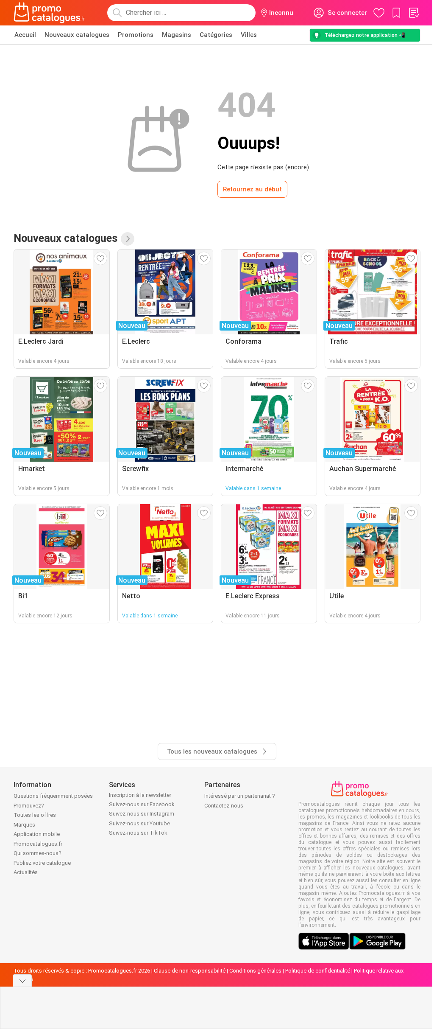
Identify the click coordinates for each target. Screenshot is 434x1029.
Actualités (26, 872)
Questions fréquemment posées (53, 796)
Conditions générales (255, 970)
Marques (24, 825)
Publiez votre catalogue (42, 863)
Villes (249, 35)
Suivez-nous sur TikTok (138, 833)
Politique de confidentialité (317, 970)
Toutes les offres (35, 815)
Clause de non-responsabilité (189, 970)
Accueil (25, 35)
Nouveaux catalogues (77, 35)
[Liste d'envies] (413, 13)
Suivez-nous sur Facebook (142, 804)
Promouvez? (29, 805)
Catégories (216, 35)
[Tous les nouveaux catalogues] (127, 239)
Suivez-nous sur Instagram (141, 813)
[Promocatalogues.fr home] (49, 12)
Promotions (135, 35)
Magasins (176, 35)
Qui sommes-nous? (37, 853)
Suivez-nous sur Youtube (139, 823)
